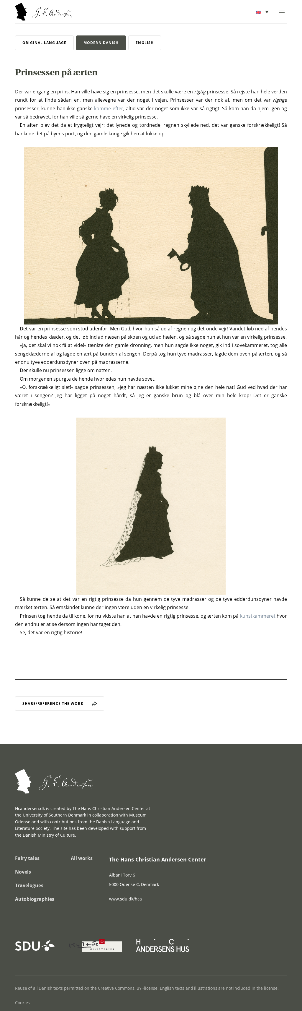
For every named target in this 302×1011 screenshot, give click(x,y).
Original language (44, 42)
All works (82, 858)
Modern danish (101, 42)
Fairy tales (27, 858)
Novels (23, 872)
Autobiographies (34, 899)
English (145, 42)
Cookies (22, 1002)
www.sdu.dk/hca (125, 899)
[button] (263, 12)
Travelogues (29, 885)
